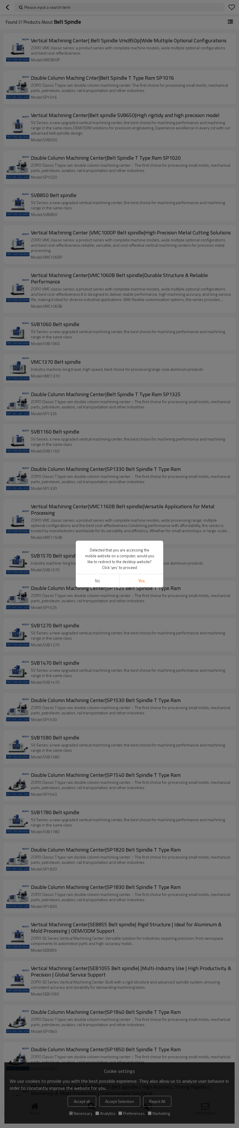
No (97, 580)
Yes (141, 580)
